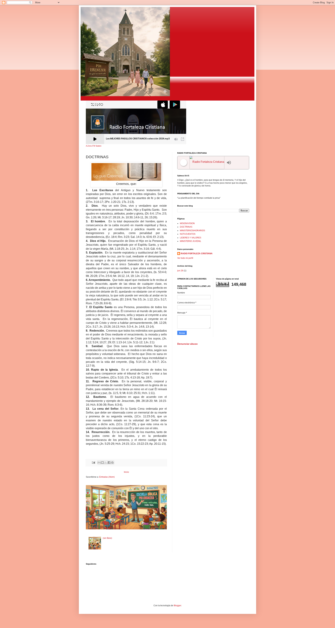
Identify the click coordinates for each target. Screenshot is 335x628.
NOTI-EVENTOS (187, 234)
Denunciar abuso (187, 343)
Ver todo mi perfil (185, 258)
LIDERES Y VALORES (190, 237)
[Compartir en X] (105, 462)
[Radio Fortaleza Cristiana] (207, 162)
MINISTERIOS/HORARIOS (192, 230)
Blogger (177, 605)
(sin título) (107, 538)
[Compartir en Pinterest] (112, 462)
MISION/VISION (187, 223)
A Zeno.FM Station (93, 146)
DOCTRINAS (186, 227)
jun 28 (180, 270)
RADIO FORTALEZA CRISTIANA (197, 253)
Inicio (126, 472)
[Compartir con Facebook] (109, 462)
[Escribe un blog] (102, 462)
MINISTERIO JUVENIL (190, 241)
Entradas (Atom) (107, 477)
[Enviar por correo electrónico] (99, 462)
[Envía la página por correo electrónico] (93, 462)
